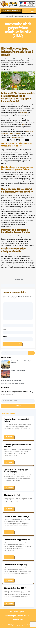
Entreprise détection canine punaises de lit (11, 380)
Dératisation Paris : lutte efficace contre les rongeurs (16, 471)
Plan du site (18, 620)
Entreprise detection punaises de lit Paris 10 (16, 420)
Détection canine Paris (12, 495)
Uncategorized (12, 15)
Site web (5, 336)
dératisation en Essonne (18, 137)
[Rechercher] (31, 353)
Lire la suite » (9, 437)
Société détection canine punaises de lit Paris (12, 383)
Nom (4, 323)
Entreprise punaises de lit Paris (17, 616)
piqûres (23, 124)
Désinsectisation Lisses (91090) (15, 565)
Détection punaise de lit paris (17, 370)
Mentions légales (17, 612)
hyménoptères (23, 112)
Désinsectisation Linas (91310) (15, 588)
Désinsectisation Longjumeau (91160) (17, 540)
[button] (32, 10)
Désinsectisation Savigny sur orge (16, 516)
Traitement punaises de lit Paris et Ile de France (17, 445)
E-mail (5, 330)
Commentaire (7, 301)
